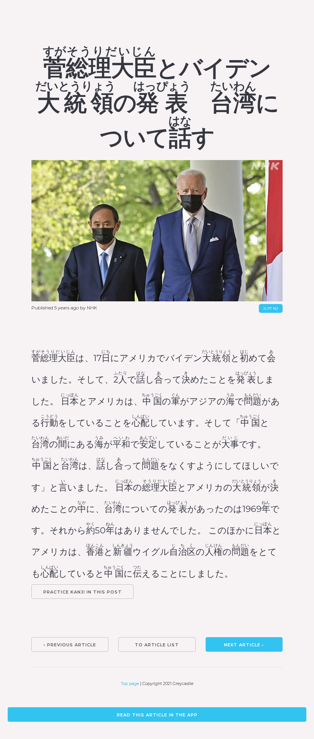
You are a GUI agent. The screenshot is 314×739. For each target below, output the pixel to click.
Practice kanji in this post (82, 592)
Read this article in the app (157, 715)
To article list (157, 644)
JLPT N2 (270, 308)
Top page (130, 683)
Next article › (244, 644)
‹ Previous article (70, 644)
